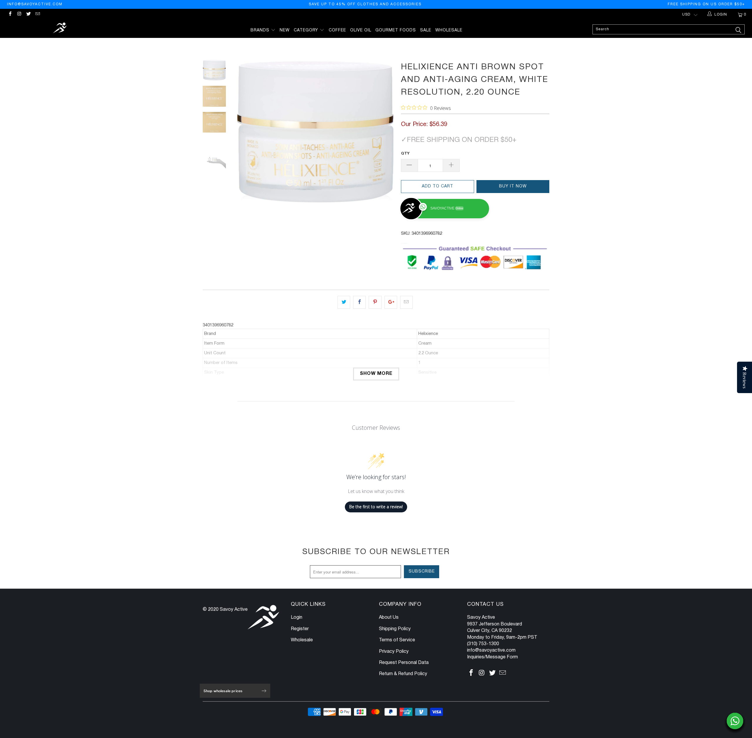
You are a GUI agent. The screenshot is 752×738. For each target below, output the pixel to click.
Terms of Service (397, 640)
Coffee (337, 30)
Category (307, 30)
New (285, 30)
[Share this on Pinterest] (375, 302)
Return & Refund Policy (403, 674)
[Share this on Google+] (391, 302)
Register (300, 629)
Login (296, 617)
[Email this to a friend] (406, 302)
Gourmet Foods (395, 30)
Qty (405, 153)
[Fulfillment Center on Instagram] (18, 14)
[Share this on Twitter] (344, 302)
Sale (425, 30)
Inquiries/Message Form (492, 657)
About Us (389, 617)
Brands (261, 30)
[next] (386, 132)
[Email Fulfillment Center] (37, 14)
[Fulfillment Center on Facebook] (9, 14)
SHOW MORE (376, 374)
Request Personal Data (404, 663)
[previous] (244, 132)
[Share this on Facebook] (359, 302)
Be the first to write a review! (376, 506)
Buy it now (513, 186)
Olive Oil (360, 30)
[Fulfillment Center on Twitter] (28, 14)
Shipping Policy (395, 629)
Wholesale (448, 30)
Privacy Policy (394, 652)
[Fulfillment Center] (60, 29)
